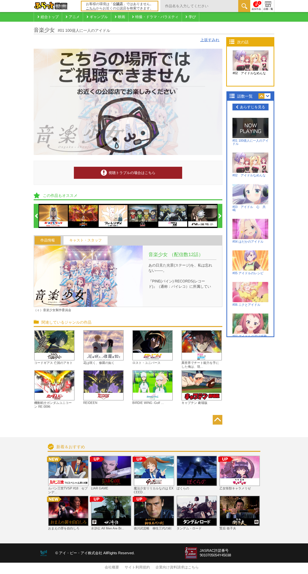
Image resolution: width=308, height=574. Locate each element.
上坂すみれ (209, 40)
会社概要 (112, 567)
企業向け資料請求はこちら (177, 567)
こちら (91, 8)
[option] (53, 216)
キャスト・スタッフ (85, 240)
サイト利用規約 (137, 567)
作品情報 (47, 240)
